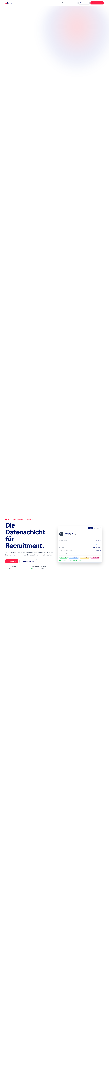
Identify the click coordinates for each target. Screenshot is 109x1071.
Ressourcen (29, 3)
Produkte (19, 3)
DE (64, 3)
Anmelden (72, 3)
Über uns (39, 3)
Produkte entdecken (28, 561)
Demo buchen (84, 3)
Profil (90, 528)
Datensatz (96, 528)
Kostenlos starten (97, 3)
